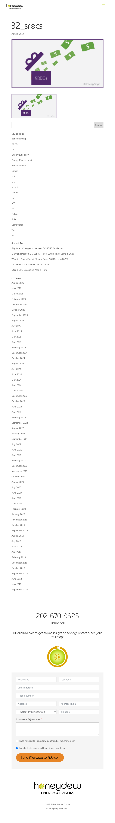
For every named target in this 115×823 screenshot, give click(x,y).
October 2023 (18, 401)
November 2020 (19, 471)
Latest (15, 171)
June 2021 (17, 449)
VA (13, 235)
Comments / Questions (28, 719)
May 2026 (16, 288)
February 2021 (19, 460)
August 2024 (18, 363)
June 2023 (17, 406)
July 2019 (16, 541)
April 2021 (16, 455)
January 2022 (18, 433)
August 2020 (18, 482)
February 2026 (19, 299)
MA (13, 176)
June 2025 (17, 331)
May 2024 (16, 379)
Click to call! (57, 623)
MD (13, 181)
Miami (15, 187)
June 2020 (17, 492)
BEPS (15, 144)
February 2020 (19, 509)
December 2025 (19, 304)
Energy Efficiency (20, 155)
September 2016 (20, 589)
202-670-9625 (57, 616)
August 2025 (18, 320)
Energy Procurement (22, 160)
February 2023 (19, 417)
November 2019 (19, 519)
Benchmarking (19, 138)
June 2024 (17, 374)
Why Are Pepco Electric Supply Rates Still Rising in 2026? (40, 259)
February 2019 (19, 557)
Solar (14, 219)
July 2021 (16, 444)
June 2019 (17, 546)
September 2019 (20, 530)
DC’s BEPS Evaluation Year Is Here (29, 270)
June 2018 (17, 579)
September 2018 (20, 573)
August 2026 (18, 283)
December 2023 (19, 396)
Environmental (19, 165)
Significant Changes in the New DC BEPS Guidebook (38, 248)
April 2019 (16, 552)
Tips (14, 230)
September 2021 (20, 439)
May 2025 (16, 336)
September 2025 (20, 315)
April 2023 (16, 412)
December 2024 (19, 353)
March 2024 (17, 390)
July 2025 (16, 326)
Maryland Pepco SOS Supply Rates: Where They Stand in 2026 (43, 253)
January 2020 (18, 514)
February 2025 (19, 347)
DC (13, 149)
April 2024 (16, 385)
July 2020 (16, 487)
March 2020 (17, 503)
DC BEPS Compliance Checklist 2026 (30, 264)
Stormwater (17, 224)
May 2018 (16, 584)
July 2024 (16, 369)
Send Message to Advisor (40, 757)
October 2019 (18, 525)
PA (13, 208)
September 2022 (20, 423)
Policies (15, 214)
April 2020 (16, 498)
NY (13, 203)
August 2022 (18, 428)
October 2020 (18, 476)
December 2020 (19, 466)
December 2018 (19, 562)
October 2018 (18, 568)
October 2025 (18, 310)
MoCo (15, 192)
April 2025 (16, 342)
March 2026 (17, 293)
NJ (13, 198)
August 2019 (18, 536)
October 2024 (18, 358)
